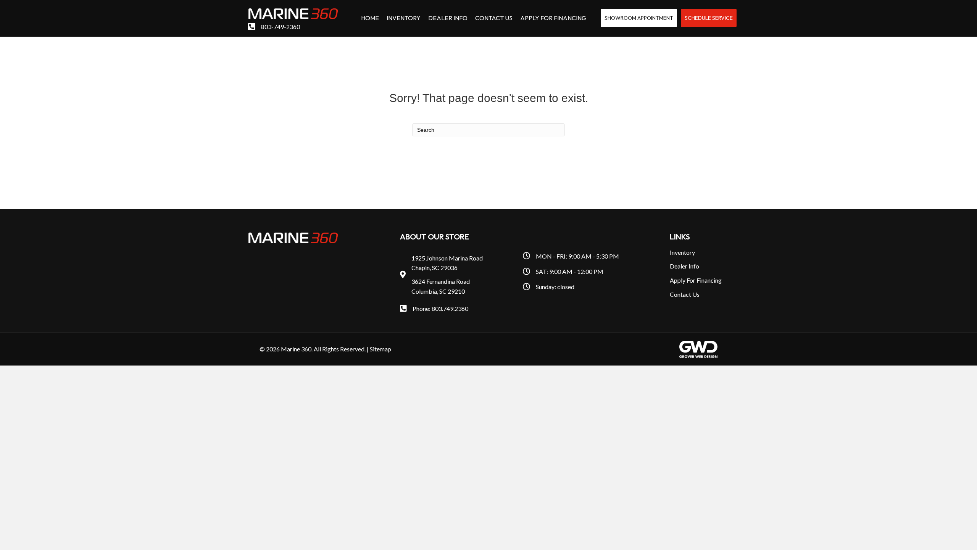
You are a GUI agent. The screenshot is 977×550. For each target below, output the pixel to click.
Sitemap (380, 349)
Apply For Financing (696, 280)
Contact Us (685, 294)
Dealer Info (684, 266)
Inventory (682, 252)
